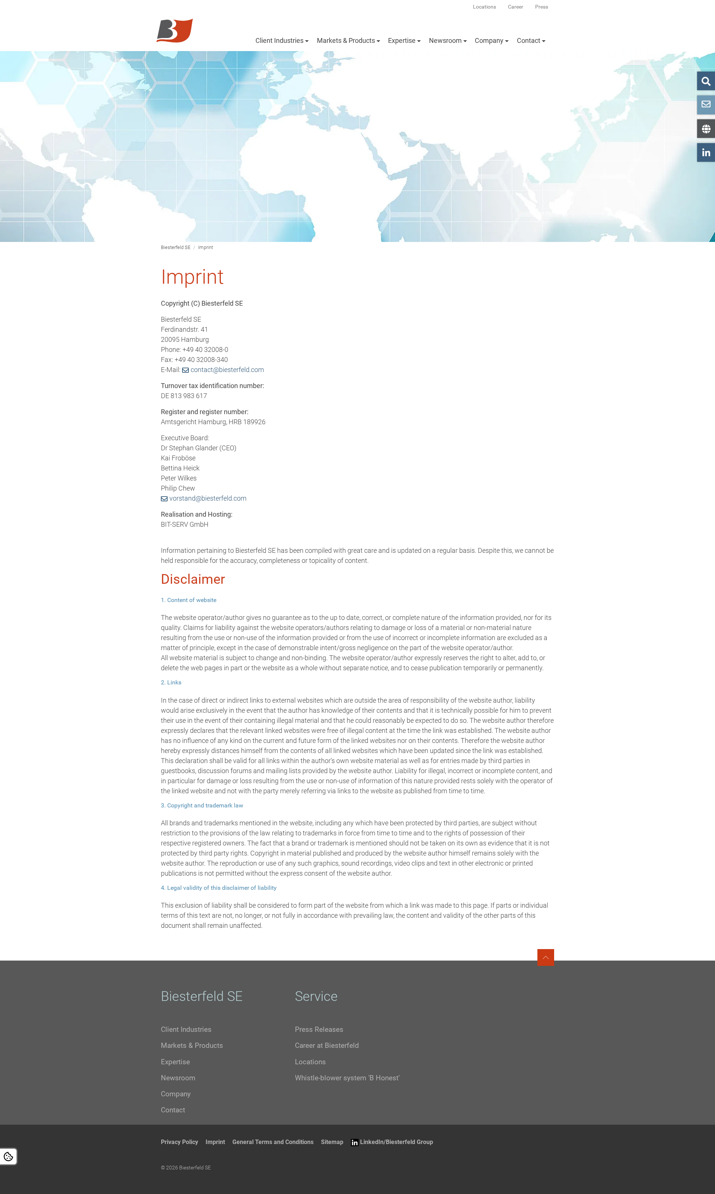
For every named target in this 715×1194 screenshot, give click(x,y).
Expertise (402, 40)
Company (489, 40)
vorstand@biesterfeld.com (208, 498)
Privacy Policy (179, 1142)
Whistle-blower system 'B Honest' (347, 1078)
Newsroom (445, 40)
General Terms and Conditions (273, 1142)
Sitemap (332, 1142)
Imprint (215, 1142)
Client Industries (279, 40)
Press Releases (319, 1029)
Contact (528, 40)
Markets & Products (346, 40)
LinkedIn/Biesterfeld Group (396, 1142)
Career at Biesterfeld (327, 1045)
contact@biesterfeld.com (227, 370)
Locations (310, 1062)
